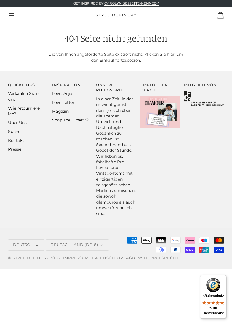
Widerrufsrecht (158, 258)
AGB (130, 258)
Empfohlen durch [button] (154, 88)
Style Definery (31, 258)
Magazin (60, 111)
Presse (14, 149)
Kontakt (16, 140)
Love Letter (63, 102)
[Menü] (223, 278)
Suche (14, 131)
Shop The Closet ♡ (70, 120)
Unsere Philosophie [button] (111, 88)
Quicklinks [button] (21, 85)
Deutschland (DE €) (74, 245)
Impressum (76, 258)
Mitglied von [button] (200, 85)
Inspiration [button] (66, 85)
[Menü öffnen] (16, 15)
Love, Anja (62, 93)
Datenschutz (107, 258)
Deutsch (23, 245)
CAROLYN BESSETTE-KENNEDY (131, 3)
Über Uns (17, 122)
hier (171, 54)
